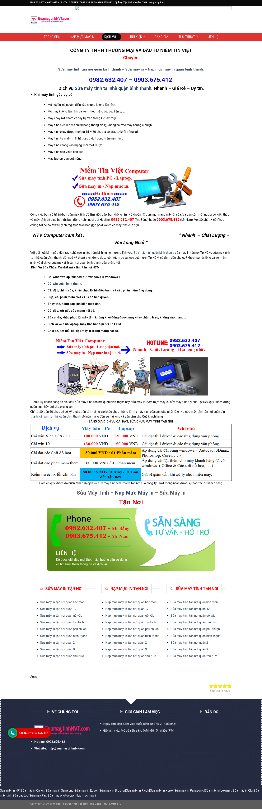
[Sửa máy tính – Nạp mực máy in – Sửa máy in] (50, 20)
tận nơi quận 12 (199, 609)
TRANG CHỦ (52, 37)
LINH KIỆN (135, 37)
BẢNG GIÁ (161, 37)
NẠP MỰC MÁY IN (82, 37)
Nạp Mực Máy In (134, 493)
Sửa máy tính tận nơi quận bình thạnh (89, 69)
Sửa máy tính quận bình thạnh (153, 252)
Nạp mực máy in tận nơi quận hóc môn (131, 602)
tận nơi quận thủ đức (202, 656)
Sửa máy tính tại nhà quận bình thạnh (113, 88)
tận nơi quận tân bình (202, 622)
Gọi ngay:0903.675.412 (33, 732)
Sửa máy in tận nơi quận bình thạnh (63, 636)
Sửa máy (177, 609)
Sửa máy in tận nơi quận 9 (57, 649)
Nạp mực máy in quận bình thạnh (175, 69)
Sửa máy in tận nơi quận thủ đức (62, 656)
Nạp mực (111, 609)
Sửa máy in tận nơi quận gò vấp (61, 615)
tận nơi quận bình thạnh (204, 636)
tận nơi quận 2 (198, 642)
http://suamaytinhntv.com (66, 748)
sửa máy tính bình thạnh (114, 483)
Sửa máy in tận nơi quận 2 (57, 642)
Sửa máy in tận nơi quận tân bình (62, 622)
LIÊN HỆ (213, 37)
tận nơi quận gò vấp (202, 615)
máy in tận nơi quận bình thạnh (138, 636)
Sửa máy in (134, 69)
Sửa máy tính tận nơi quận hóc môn (194, 602)
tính (185, 609)
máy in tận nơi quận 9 (132, 649)
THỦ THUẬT (186, 37)
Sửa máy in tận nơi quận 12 (58, 609)
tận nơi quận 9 (198, 649)
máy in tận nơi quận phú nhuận (138, 629)
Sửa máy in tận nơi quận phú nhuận (63, 629)
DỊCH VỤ (110, 37)
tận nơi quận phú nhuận (204, 629)
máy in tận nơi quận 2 (132, 642)
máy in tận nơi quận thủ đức (137, 656)
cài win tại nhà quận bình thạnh (60, 416)
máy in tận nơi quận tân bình (137, 622)
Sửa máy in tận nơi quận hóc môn (62, 602)
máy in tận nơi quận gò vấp (136, 615)
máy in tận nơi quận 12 (133, 609)
